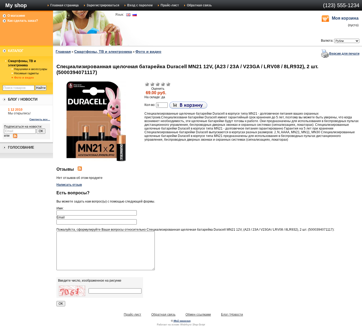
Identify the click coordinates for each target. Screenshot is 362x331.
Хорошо (163, 84)
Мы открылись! (19, 113)
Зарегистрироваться (103, 5)
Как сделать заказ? (22, 21)
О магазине (16, 16)
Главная (63, 51)
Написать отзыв (69, 185)
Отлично (168, 84)
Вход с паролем (140, 5)
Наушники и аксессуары (30, 69)
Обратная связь (199, 5)
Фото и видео (24, 77)
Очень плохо (147, 84)
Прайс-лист (170, 5)
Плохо (152, 84)
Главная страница (64, 5)
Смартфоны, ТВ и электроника (22, 63)
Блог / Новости (232, 314)
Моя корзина (345, 18)
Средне (157, 84)
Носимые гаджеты (26, 73)
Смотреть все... (39, 119)
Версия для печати (344, 53)
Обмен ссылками (198, 314)
